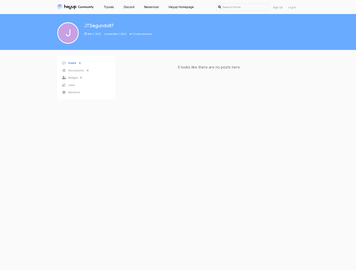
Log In (292, 7)
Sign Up (278, 7)
